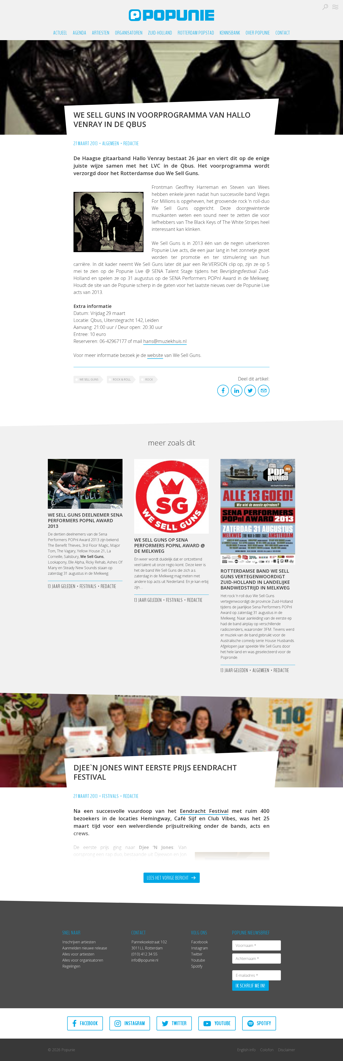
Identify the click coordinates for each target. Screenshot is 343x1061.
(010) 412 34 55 (144, 954)
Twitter (197, 954)
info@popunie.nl (144, 960)
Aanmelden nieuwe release (84, 948)
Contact (283, 33)
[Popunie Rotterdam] (171, 15)
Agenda (79, 33)
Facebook (199, 942)
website (155, 355)
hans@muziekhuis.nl (165, 341)
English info (246, 1049)
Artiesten (100, 33)
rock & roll (122, 379)
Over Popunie (258, 33)
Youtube (198, 960)
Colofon (266, 1049)
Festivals (110, 796)
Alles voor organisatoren (82, 960)
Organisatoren (129, 33)
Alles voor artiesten (78, 954)
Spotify (196, 966)
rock (149, 379)
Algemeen (110, 143)
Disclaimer (286, 1049)
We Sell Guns (89, 379)
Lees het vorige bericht (168, 877)
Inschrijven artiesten (79, 942)
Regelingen (71, 966)
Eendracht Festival (204, 810)
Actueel (60, 33)
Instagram (199, 948)
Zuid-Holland (160, 33)
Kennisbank (230, 33)
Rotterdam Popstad (196, 33)
